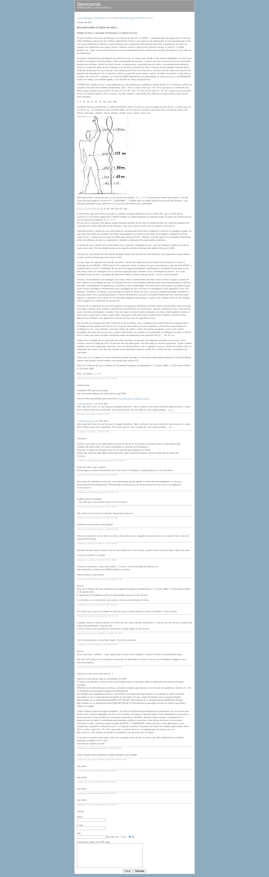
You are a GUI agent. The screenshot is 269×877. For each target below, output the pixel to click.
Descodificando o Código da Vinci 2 (134, 398)
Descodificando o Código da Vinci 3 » (136, 18)
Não (133, 837)
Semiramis (89, 4)
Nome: (80, 817)
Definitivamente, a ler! (88, 404)
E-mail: (80, 825)
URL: (79, 833)
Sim (124, 837)
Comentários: (83, 842)
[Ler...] (171, 410)
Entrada (114, 18)
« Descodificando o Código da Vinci (93, 18)
